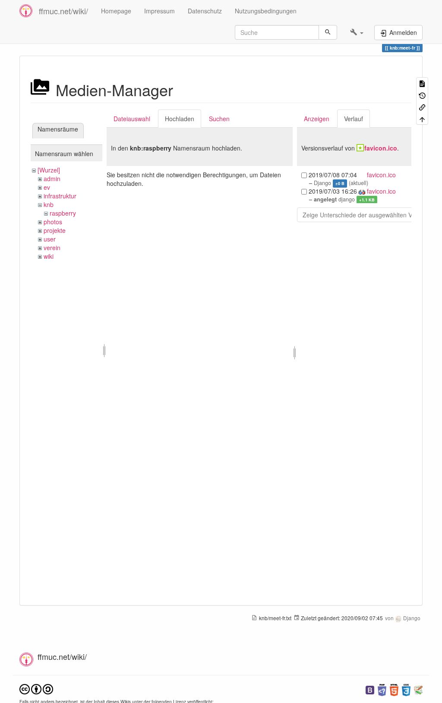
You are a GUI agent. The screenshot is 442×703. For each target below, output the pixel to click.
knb (49, 204)
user (50, 239)
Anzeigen (316, 118)
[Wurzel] (49, 170)
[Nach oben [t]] (422, 118)
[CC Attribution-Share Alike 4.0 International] (36, 688)
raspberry (63, 213)
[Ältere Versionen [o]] (422, 94)
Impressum (159, 10)
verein (52, 247)
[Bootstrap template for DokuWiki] (370, 689)
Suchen (219, 118)
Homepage (116, 10)
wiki (49, 256)
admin (52, 178)
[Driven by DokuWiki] (418, 689)
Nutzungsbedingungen (266, 10)
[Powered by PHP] (382, 689)
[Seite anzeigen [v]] (422, 83)
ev (47, 187)
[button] (357, 32)
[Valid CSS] (406, 689)
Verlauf (353, 118)
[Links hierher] (422, 106)
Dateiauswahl (132, 118)
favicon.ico (380, 148)
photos (53, 221)
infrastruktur (60, 195)
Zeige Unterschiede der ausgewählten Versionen (369, 214)
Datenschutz (205, 10)
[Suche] (328, 32)
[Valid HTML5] (394, 689)
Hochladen (179, 118)
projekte (55, 230)
